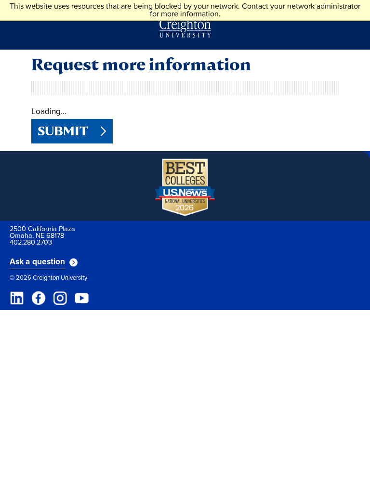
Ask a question (38, 262)
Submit (63, 131)
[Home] (185, 28)
